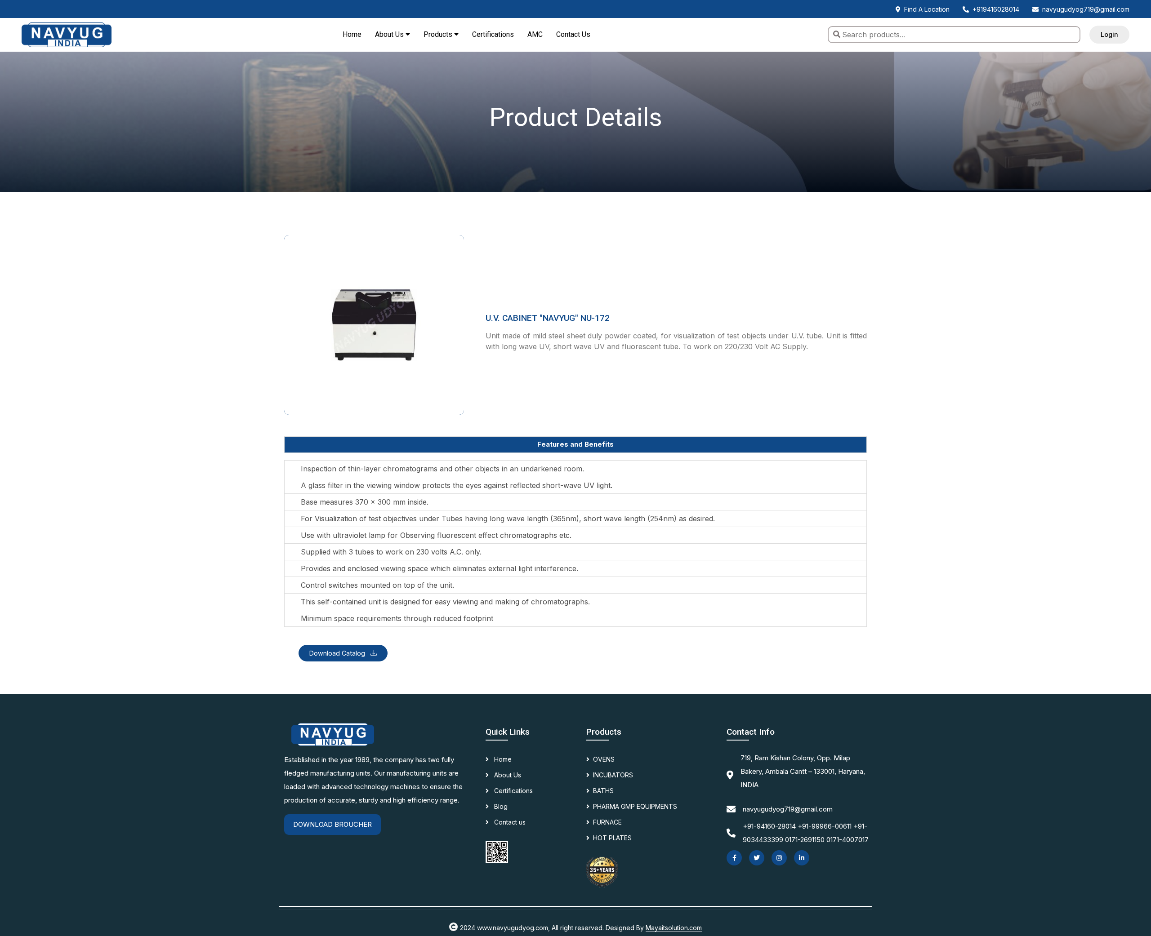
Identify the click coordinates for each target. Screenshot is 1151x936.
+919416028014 (996, 9)
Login (1109, 34)
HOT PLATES (612, 838)
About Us (506, 775)
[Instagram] (779, 857)
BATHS (603, 790)
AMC (535, 34)
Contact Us (573, 34)
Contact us (509, 822)
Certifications (493, 34)
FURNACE (607, 822)
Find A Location (927, 9)
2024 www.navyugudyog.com (504, 928)
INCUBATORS (613, 775)
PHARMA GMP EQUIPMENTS (635, 806)
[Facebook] (734, 857)
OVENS (604, 759)
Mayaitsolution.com (674, 928)
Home (352, 34)
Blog (500, 806)
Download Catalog (338, 653)
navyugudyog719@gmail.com (1085, 9)
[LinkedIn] (801, 857)
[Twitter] (756, 857)
